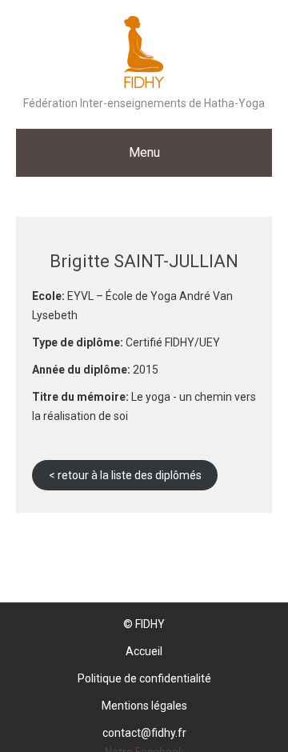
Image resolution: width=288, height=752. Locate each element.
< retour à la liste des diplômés (125, 475)
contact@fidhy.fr (144, 732)
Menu (144, 152)
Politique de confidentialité (144, 678)
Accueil (144, 651)
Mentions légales (144, 705)
